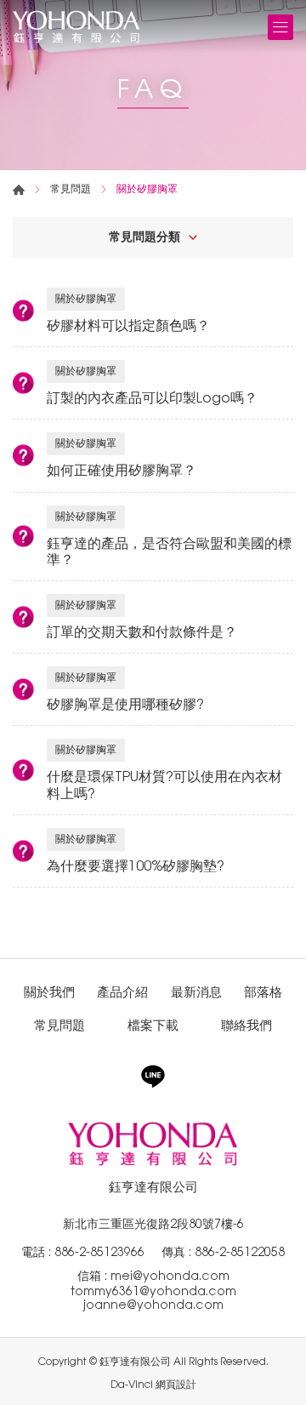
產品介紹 (122, 992)
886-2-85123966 (99, 1252)
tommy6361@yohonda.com (153, 1291)
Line (153, 1076)
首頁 (19, 190)
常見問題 (70, 189)
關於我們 (49, 992)
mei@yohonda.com (170, 1275)
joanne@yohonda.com (153, 1304)
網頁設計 (176, 1385)
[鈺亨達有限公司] (76, 27)
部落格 (263, 992)
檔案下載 (153, 1025)
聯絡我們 (246, 1025)
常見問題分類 (144, 236)
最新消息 (196, 992)
